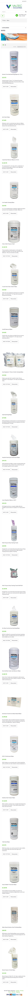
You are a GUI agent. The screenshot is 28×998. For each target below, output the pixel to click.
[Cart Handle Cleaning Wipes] (14, 190)
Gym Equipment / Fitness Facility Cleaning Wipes (12, 372)
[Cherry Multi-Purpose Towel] (14, 231)
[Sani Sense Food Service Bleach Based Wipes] (14, 701)
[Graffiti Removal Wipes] (14, 317)
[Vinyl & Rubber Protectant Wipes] (14, 872)
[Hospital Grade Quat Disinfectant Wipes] (14, 445)
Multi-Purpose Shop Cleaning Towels (10, 542)
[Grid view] (3, 45)
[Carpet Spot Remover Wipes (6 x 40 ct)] (14, 147)
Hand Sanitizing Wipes (7, 414)
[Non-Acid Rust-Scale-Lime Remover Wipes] (14, 658)
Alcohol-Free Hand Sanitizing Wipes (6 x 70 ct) (12, 74)
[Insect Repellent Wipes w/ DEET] (14, 487)
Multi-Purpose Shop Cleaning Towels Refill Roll (12, 585)
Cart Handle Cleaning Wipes (8, 202)
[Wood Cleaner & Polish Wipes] (14, 957)
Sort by (14, 46)
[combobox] (14, 12)
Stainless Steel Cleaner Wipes (8, 797)
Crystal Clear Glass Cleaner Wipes (9, 286)
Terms (9, 992)
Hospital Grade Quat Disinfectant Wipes (11, 457)
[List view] (5, 45)
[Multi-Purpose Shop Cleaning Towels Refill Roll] (14, 573)
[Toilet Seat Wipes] (14, 828)
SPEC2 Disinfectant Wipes (8, 756)
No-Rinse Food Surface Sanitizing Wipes (11, 628)
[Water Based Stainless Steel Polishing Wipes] (14, 915)
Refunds (13, 992)
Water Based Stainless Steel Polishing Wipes (11, 927)
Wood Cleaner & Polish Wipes (8, 970)
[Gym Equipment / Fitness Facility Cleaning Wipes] (14, 359)
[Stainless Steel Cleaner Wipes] (14, 785)
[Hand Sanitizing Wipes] (14, 402)
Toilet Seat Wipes (6, 841)
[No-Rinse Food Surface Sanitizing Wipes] (14, 616)
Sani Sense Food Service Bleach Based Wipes (11, 713)
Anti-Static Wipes (6, 117)
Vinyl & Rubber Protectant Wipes (9, 884)
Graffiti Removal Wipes (7, 329)
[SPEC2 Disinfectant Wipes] (14, 744)
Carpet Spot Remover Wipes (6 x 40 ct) (10, 159)
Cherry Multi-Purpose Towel (8, 243)
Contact (17, 990)
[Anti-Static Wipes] (14, 104)
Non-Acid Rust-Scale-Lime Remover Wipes (11, 670)
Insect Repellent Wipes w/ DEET (9, 500)
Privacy (21, 990)
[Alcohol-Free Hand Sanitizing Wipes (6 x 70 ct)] (14, 62)
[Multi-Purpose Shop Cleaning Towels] (14, 530)
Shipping (18, 992)
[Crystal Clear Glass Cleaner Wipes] (14, 274)
